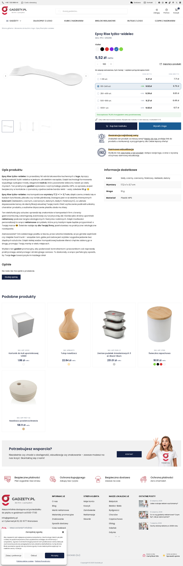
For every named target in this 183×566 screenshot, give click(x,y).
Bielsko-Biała (115, 505)
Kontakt (150, 2)
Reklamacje (89, 514)
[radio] (97, 49)
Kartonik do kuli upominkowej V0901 (23, 354)
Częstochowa (115, 519)
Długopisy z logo (42, 20)
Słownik (87, 519)
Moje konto (89, 501)
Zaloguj (156, 13)
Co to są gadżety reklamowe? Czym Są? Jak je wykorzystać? (165, 516)
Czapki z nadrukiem (165, 20)
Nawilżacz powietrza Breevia (23, 421)
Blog (54, 505)
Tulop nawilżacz (69, 353)
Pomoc (166, 13)
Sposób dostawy (60, 523)
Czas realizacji (59, 528)
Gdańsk (112, 528)
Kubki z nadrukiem (73, 20)
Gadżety (13, 20)
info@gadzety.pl (10, 517)
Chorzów (113, 514)
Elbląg (112, 523)
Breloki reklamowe (105, 20)
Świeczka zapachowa (159, 353)
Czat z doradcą (30, 2)
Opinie (171, 555)
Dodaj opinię (11, 277)
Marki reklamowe (60, 510)
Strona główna (7, 28)
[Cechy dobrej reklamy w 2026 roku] (143, 526)
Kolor (98, 44)
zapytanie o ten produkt (132, 153)
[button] (63, 532)
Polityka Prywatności (42, 561)
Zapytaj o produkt (172, 64)
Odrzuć (34, 555)
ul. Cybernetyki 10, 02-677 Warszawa (20, 521)
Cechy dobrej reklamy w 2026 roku (164, 526)
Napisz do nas (150, 138)
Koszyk (176, 11)
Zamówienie (89, 510)
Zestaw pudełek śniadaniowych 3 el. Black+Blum (114, 354)
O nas (55, 501)
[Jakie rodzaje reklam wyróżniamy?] (143, 504)
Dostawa (137, 2)
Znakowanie (58, 519)
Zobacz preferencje (13, 555)
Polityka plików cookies (25, 561)
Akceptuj (54, 555)
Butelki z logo (135, 20)
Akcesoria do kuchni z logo (25, 28)
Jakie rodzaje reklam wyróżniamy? (164, 503)
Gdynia (112, 532)
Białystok (113, 501)
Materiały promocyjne (63, 514)
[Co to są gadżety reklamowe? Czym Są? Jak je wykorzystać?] (143, 515)
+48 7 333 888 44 (11, 2)
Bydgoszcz (114, 510)
